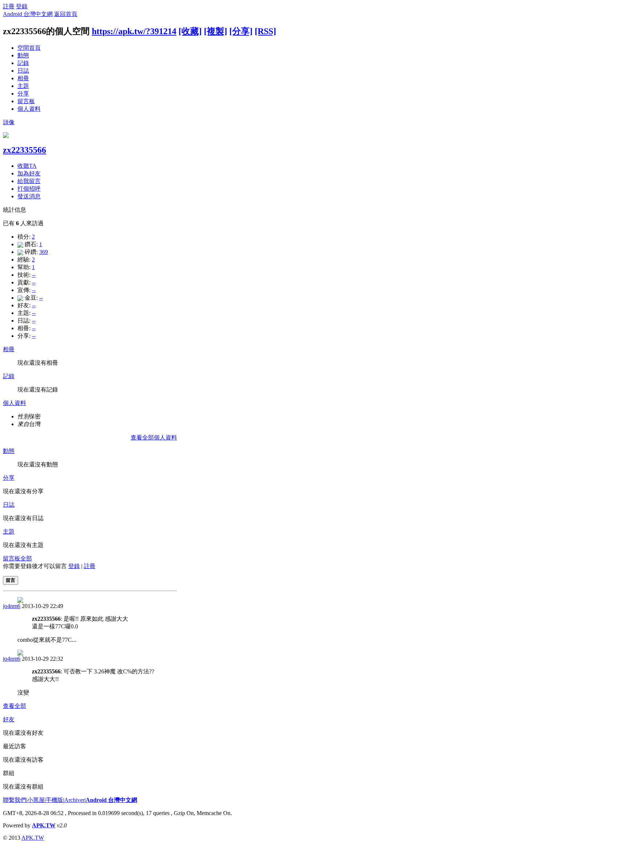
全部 (26, 558)
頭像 (9, 122)
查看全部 (14, 706)
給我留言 (29, 181)
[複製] (215, 31)
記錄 (23, 63)
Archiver (74, 800)
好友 (9, 719)
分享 (23, 93)
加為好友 (29, 173)
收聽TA (27, 166)
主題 (23, 86)
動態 (23, 55)
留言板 (26, 101)
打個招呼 (29, 189)
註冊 (9, 6)
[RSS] (265, 31)
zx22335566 (24, 150)
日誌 (23, 71)
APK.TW (44, 825)
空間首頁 (29, 48)
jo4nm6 (11, 606)
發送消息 (29, 196)
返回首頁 (65, 14)
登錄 (22, 6)
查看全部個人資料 (154, 437)
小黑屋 (36, 800)
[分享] (241, 31)
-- (34, 275)
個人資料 (29, 109)
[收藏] (190, 31)
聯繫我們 (14, 800)
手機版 (54, 800)
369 (43, 252)
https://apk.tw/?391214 (134, 31)
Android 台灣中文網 (28, 14)
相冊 (23, 78)
